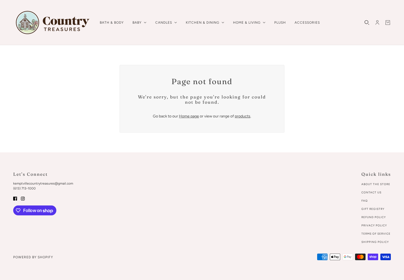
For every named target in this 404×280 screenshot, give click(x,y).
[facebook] (15, 198)
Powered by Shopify (33, 257)
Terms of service (376, 233)
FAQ (364, 200)
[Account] (377, 23)
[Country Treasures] (52, 22)
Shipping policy (375, 242)
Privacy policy (374, 225)
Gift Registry (372, 209)
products (242, 116)
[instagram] (23, 198)
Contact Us (371, 192)
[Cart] (388, 23)
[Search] (367, 23)
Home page (189, 116)
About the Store (375, 184)
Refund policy (373, 217)
